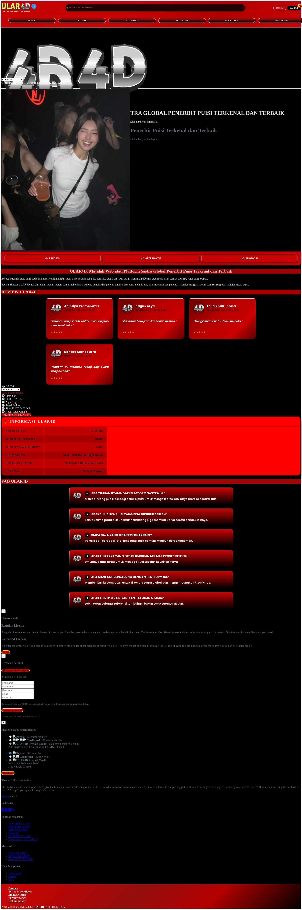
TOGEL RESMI (181, 20)
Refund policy (17, 900)
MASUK (279, 8)
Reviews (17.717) (23, 82)
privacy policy (180, 787)
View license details (12, 392)
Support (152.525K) (45, 82)
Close (6, 652)
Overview (6, 82)
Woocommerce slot (19, 823)
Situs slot (13, 833)
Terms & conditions (20, 891)
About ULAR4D (17, 853)
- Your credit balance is (43, 745)
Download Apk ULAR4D (23, 839)
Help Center (15, 873)
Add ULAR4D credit (20, 766)
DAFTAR (294, 8)
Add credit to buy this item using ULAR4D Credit (36, 746)
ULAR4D (32, 20)
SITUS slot (82, 20)
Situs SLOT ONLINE (18, 414)
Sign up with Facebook (16, 670)
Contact (13, 888)
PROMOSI (252, 258)
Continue (8, 773)
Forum (12, 876)
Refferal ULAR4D (18, 856)
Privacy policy (17, 897)
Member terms (17, 894)
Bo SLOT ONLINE (19, 836)
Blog (11, 879)
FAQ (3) (61, 82)
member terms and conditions (75, 704)
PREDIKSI (54, 258)
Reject (5, 796)
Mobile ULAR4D (18, 829)
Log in (36, 716)
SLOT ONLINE (132, 20)
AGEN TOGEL (231, 20)
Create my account (12, 710)
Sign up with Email (15, 676)
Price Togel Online (18, 826)
